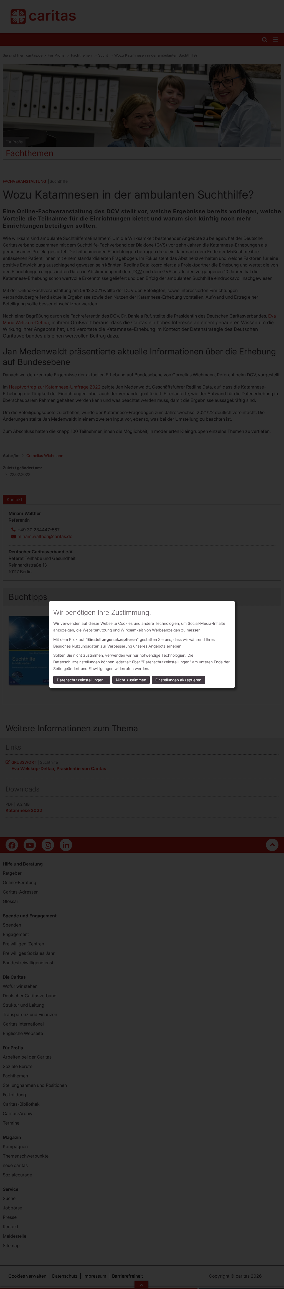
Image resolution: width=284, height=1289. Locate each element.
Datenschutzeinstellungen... (82, 680)
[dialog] (142, 644)
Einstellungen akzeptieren (178, 680)
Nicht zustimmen (131, 680)
